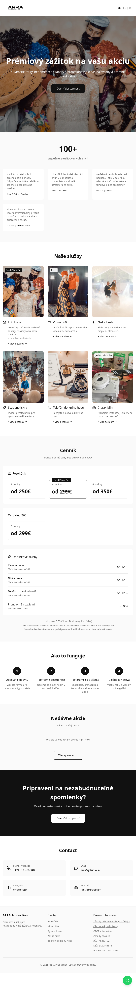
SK (119, 7)
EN (124, 7)
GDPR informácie (102, 931)
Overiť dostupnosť (68, 88)
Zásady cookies (101, 936)
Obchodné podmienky (105, 926)
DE (130, 7)
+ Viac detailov (16, 343)
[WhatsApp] (127, 980)
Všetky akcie (68, 755)
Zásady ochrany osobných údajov (111, 921)
